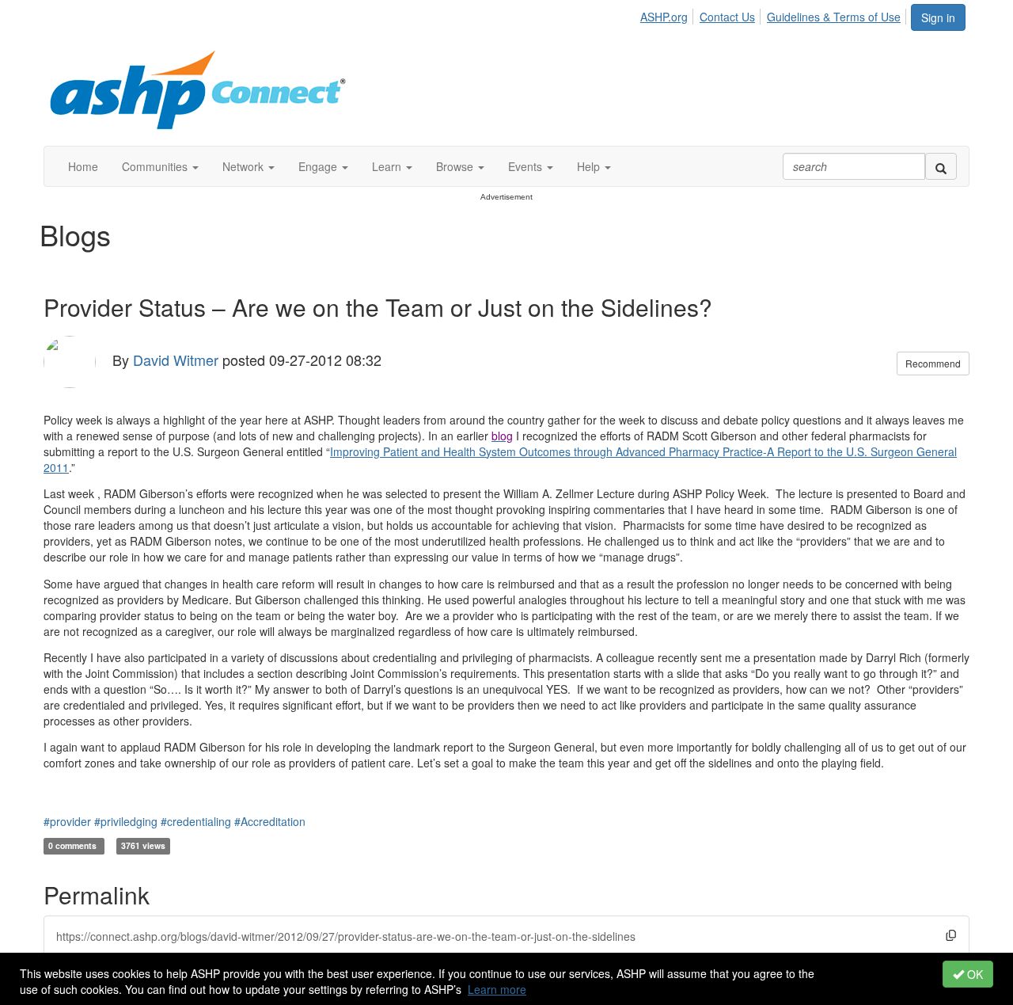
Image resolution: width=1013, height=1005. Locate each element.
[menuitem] (668, 14)
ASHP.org (664, 17)
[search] (941, 166)
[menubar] (775, 14)
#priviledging (125, 821)
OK (973, 974)
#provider (67, 821)
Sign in (938, 17)
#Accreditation (269, 821)
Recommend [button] (933, 363)
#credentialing (196, 821)
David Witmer (175, 359)
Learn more (497, 989)
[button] (160, 166)
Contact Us (727, 17)
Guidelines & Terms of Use (834, 17)
